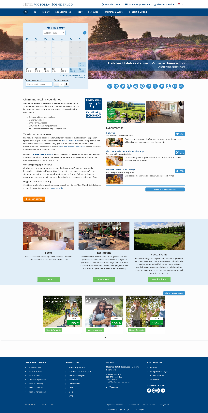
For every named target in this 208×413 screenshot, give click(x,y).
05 (72, 70)
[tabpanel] (62, 314)
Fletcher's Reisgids (77, 375)
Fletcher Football (36, 387)
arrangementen (57, 188)
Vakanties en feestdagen (80, 371)
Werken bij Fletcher (77, 367)
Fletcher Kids (74, 383)
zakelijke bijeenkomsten (42, 154)
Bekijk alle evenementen (165, 189)
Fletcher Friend (164, 4)
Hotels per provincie (138, 4)
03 (54, 70)
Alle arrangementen (174, 293)
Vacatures (114, 387)
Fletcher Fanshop (36, 383)
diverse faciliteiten (70, 140)
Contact (153, 367)
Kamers (46, 11)
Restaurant (93, 11)
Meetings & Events (114, 11)
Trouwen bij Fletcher (37, 379)
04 (63, 70)
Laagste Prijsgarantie (125, 409)
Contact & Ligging (138, 11)
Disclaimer (111, 409)
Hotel (33, 11)
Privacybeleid (163, 405)
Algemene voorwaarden (116, 405)
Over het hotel (159, 279)
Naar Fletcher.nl (112, 4)
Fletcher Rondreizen (37, 392)
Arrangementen (63, 11)
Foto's (79, 11)
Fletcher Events (35, 375)
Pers (71, 387)
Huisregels (140, 409)
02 (46, 70)
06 (81, 70)
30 (81, 64)
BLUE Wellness (35, 367)
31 (28, 70)
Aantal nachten (61, 80)
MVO (71, 396)
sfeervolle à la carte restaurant (71, 146)
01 (37, 70)
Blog (71, 392)
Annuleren (154, 379)
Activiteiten (73, 379)
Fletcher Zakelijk (35, 371)
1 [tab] (105, 337)
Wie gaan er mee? (33, 80)
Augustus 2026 (50, 33)
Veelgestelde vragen (159, 371)
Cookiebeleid (133, 405)
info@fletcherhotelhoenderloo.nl (119, 382)
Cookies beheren (149, 405)
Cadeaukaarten (157, 375)
